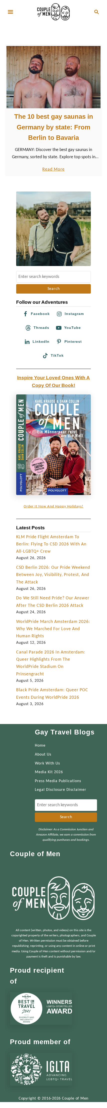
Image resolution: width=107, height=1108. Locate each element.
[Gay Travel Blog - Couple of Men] (53, 11)
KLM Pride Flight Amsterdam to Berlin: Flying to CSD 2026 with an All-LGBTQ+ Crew (51, 544)
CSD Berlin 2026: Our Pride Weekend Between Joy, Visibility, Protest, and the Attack (53, 575)
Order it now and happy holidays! (53, 506)
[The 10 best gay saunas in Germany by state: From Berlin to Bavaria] (53, 77)
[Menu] (10, 12)
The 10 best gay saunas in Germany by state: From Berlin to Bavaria (53, 127)
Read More (53, 170)
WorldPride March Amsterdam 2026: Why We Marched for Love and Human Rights (53, 629)
